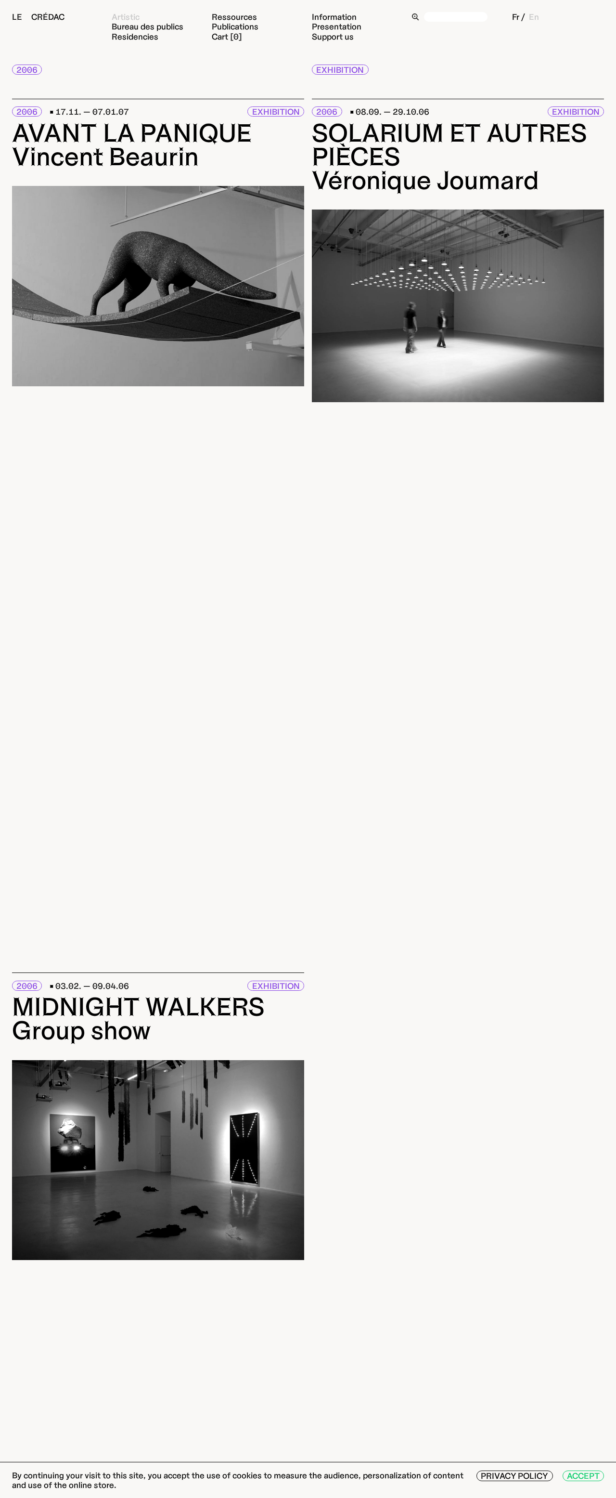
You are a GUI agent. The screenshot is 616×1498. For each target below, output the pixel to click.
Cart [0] (227, 36)
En (534, 16)
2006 (27, 69)
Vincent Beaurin (105, 156)
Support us (333, 36)
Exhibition (340, 69)
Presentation (336, 26)
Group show (81, 1030)
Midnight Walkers (138, 1006)
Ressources (234, 16)
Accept (583, 1475)
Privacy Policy (514, 1475)
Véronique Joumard (425, 180)
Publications (235, 26)
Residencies (135, 36)
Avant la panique (132, 132)
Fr (515, 16)
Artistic (126, 16)
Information (334, 16)
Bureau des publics (147, 26)
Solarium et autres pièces (449, 144)
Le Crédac (38, 16)
